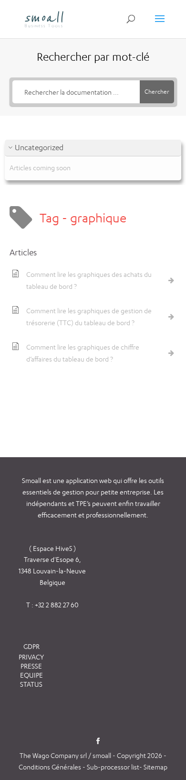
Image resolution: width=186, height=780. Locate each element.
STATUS (31, 684)
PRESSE (31, 666)
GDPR (31, 646)
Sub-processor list (113, 767)
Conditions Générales (51, 767)
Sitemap (155, 767)
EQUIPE (31, 675)
